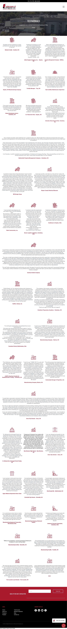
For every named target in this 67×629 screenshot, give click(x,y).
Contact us (16, 614)
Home (3, 610)
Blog (15, 613)
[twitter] (45, 610)
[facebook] (36, 610)
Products (4, 613)
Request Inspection (18, 611)
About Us (4, 611)
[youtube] (42, 610)
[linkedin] (39, 610)
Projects (4, 614)
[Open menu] (64, 7)
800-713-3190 (37, 1)
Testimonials (17, 610)
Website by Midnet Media (59, 623)
